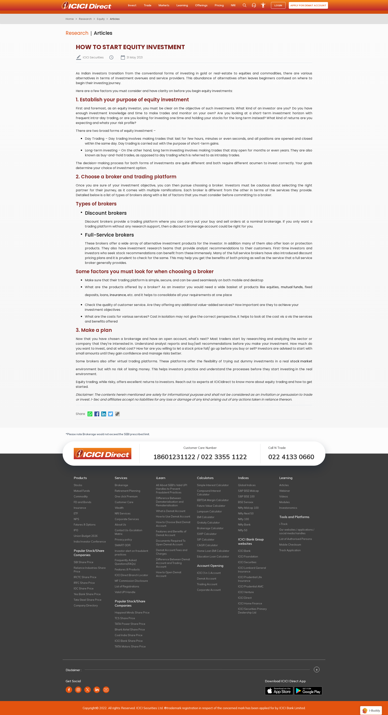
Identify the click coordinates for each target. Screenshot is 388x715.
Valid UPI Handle (125, 592)
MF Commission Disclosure (131, 580)
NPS (76, 519)
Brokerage (121, 485)
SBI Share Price (83, 562)
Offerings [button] (201, 5)
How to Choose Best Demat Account (173, 523)
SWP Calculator (207, 533)
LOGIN (278, 5)
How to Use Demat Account (173, 516)
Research (85, 19)
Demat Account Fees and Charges (171, 551)
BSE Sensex (245, 502)
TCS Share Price (125, 618)
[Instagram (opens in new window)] (78, 689)
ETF (76, 513)
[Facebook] (96, 413)
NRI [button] (233, 5)
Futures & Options (85, 524)
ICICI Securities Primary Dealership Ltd (252, 610)
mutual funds (292, 287)
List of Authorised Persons (295, 538)
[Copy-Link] (117, 413)
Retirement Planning (127, 490)
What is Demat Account (170, 511)
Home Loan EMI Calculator (213, 550)
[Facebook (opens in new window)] (69, 689)
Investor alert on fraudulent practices (131, 552)
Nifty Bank (244, 524)
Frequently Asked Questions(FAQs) (126, 561)
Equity (101, 19)
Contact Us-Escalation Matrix (128, 532)
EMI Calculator (205, 517)
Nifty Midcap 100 (248, 507)
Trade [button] (147, 5)
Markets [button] (164, 5)
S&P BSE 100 (246, 496)
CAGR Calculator (207, 545)
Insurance (80, 507)
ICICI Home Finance (250, 603)
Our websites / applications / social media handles (296, 531)
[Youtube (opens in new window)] (106, 689)
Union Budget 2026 (86, 535)
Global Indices (247, 485)
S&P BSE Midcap (248, 490)
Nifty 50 (242, 530)
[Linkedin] (103, 413)
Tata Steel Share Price (87, 599)
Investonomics (288, 507)
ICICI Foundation (248, 556)
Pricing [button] (219, 5)
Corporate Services (127, 519)
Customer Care (124, 502)
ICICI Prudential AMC (251, 586)
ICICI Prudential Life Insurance (250, 578)
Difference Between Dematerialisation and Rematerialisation (169, 501)
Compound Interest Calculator (209, 492)
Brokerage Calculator (210, 528)
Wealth (119, 507)
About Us (120, 524)
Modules (284, 502)
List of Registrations (127, 586)
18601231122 (174, 457)
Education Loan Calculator (213, 556)
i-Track (283, 524)
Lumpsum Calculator (209, 511)
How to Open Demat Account (168, 574)
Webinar (284, 490)
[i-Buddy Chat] (371, 707)
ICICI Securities (247, 562)
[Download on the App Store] (279, 690)
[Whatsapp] (90, 413)
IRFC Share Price (84, 582)
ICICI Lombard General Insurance (252, 569)
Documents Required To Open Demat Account (171, 542)
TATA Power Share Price (130, 623)
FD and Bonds (82, 502)
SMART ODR (123, 545)
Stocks (78, 485)
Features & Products (127, 569)
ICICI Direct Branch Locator (131, 575)
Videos (283, 496)
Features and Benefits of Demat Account (171, 533)
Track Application (290, 550)
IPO (76, 530)
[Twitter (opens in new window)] (87, 689)
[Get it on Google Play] (308, 690)
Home (70, 19)
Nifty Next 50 (246, 513)
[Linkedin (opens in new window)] (97, 689)
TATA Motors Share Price (130, 646)
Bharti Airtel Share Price (130, 629)
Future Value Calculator (211, 505)
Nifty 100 (243, 519)
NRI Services (123, 513)
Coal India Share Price (128, 635)
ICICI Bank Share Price (129, 640)
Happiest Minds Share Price (132, 612)
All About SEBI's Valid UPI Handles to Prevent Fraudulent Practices (171, 488)
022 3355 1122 (224, 457)
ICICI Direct (245, 597)
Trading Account (207, 584)
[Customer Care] (254, 5)
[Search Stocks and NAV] (244, 5)
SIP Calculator (205, 539)
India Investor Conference (90, 541)
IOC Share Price (84, 588)
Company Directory (86, 605)
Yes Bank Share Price (87, 594)
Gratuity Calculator (208, 522)
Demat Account (206, 578)
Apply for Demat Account (308, 5)
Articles (103, 33)
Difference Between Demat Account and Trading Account (173, 563)
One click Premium (126, 496)
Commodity (81, 496)
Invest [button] (132, 5)
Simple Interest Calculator (213, 485)
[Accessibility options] (263, 5)
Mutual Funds (82, 490)
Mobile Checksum (290, 544)
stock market (301, 361)
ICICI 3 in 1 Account (209, 572)
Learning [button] (182, 5)
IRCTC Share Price (85, 577)
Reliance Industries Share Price (90, 569)
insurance (118, 295)
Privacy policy (123, 539)
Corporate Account (209, 589)
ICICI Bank (244, 550)
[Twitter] (110, 413)
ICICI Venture (246, 592)
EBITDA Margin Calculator (213, 500)
